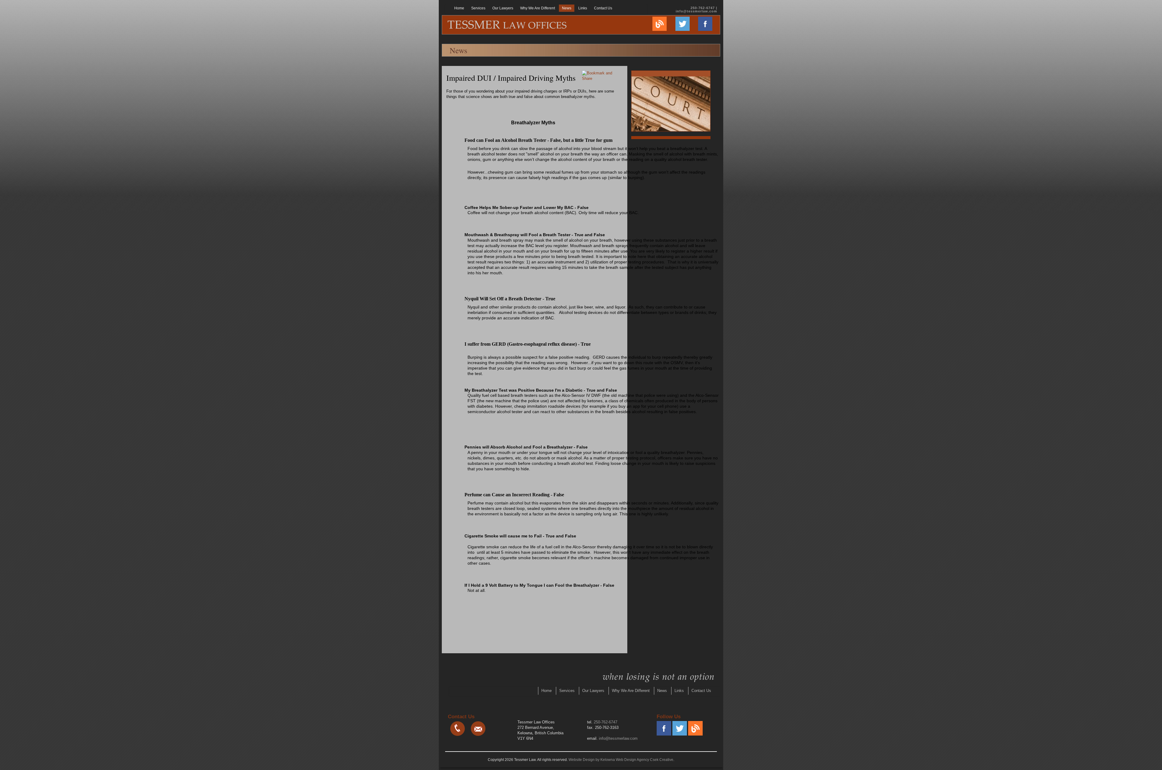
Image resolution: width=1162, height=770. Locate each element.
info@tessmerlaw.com (696, 11)
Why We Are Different (537, 8)
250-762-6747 (605, 722)
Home (459, 8)
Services (478, 8)
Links (582, 8)
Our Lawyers (502, 8)
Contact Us (603, 8)
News (566, 8)
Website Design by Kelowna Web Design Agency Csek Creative (621, 760)
